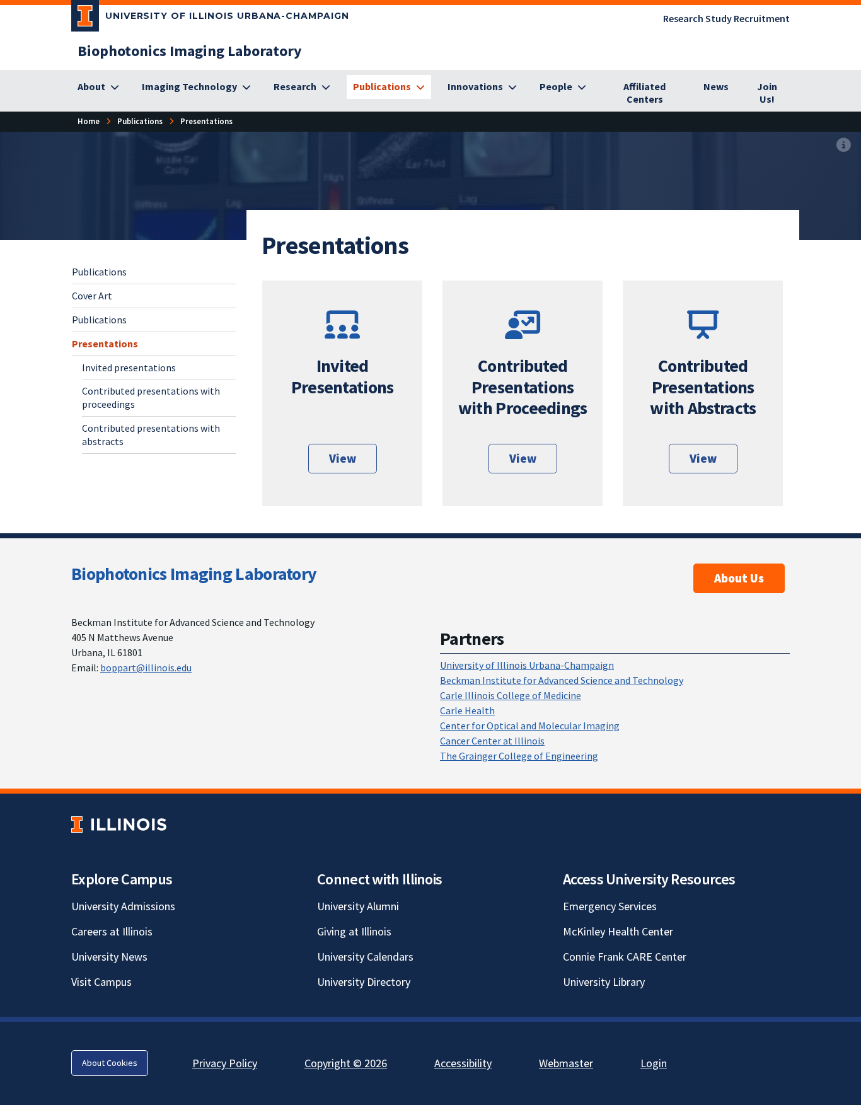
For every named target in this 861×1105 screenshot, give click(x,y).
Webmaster (566, 1063)
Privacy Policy (224, 1063)
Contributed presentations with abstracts (151, 434)
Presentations (105, 343)
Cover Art (92, 295)
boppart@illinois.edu (146, 667)
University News (109, 956)
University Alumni (358, 906)
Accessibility (463, 1063)
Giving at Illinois (354, 931)
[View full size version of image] (843, 145)
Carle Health (467, 710)
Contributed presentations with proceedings (151, 397)
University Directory (363, 982)
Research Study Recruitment (726, 18)
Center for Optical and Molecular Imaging (530, 725)
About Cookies (109, 1062)
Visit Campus (101, 982)
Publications (99, 271)
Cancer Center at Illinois (492, 740)
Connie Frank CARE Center (624, 956)
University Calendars (365, 956)
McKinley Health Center (618, 931)
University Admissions (123, 906)
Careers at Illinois (112, 931)
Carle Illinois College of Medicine (510, 695)
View (342, 458)
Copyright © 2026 (345, 1063)
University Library (604, 982)
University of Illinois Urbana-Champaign (527, 665)
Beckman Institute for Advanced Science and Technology (561, 680)
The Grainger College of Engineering (519, 755)
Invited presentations (129, 367)
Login (653, 1063)
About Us (739, 578)
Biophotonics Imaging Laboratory (193, 573)
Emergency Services (610, 906)
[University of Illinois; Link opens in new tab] (118, 824)
